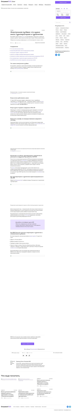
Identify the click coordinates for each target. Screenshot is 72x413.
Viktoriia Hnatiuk (14, 93)
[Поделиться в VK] (23, 355)
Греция (65, 37)
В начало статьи (16, 352)
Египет (57, 37)
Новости (3, 390)
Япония (61, 37)
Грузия (68, 35)
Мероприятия (47, 4)
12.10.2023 (43, 30)
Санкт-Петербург (63, 31)
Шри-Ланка (66, 41)
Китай (69, 33)
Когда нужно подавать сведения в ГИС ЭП (19, 52)
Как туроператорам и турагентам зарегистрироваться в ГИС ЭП (23, 58)
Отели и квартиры (16, 406)
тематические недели (59, 47)
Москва (65, 29)
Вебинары (41, 4)
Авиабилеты (22, 406)
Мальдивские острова (59, 45)
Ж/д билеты (27, 406)
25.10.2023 (32, 390)
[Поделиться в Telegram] (26, 355)
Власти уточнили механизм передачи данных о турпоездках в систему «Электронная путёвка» (43, 382)
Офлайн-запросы (38, 406)
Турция (61, 29)
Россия (57, 29)
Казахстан (67, 47)
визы (61, 41)
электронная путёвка (58, 352)
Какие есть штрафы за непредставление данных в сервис (22, 54)
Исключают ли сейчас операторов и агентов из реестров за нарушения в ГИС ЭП (27, 56)
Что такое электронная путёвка (16, 48)
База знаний (44, 406)
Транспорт (19, 4)
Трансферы (32, 406)
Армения (65, 43)
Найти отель (63, 17)
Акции (36, 4)
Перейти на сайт (63, 2)
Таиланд (57, 31)
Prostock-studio (33, 349)
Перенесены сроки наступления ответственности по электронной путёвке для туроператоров (44, 392)
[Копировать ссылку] (29, 355)
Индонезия (67, 39)
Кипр (66, 45)
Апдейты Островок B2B (7, 4)
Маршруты (31, 4)
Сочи (57, 35)
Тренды (25, 4)
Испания (57, 41)
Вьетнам (62, 39)
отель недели (64, 33)
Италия (60, 35)
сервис (61, 43)
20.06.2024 (15, 390)
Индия (57, 43)
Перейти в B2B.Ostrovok (27, 343)
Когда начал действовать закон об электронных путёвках (22, 50)
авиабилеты (58, 33)
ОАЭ (64, 35)
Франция (57, 39)
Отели (14, 4)
